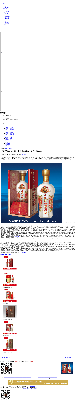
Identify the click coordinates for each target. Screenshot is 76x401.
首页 (4, 3)
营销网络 (7, 7)
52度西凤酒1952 (8, 131)
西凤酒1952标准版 (9, 127)
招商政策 (5, 6)
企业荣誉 (5, 19)
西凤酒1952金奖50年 (9, 132)
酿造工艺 (5, 10)
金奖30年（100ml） (9, 138)
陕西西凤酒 (17, 236)
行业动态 (10, 148)
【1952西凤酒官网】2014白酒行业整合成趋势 (47, 377)
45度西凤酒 (7, 142)
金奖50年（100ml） (9, 137)
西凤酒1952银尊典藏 (9, 135)
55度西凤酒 (7, 144)
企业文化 (7, 22)
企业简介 (5, 21)
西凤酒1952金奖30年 (9, 129)
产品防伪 (7, 11)
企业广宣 (5, 12)
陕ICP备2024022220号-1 (28, 388)
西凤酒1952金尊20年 (9, 128)
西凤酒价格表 (56, 1)
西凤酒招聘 (47, 378)
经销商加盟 (7, 16)
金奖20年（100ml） (9, 139)
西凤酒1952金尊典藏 (9, 134)
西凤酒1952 (24, 154)
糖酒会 (6, 13)
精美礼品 (7, 145)
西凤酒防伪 (36, 378)
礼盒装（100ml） (8, 140)
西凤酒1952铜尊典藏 (9, 133)
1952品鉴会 (7, 14)
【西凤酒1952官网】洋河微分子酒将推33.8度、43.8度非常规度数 (17, 377)
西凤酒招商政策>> (70, 357)
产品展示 (5, 5)
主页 (6, 148)
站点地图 (35, 388)
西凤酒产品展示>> (6, 357)
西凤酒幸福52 (8, 126)
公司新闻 (2, 378)
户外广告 (7, 18)
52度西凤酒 (7, 143)
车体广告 (7, 17)
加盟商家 (5, 8)
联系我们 (5, 24)
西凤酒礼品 (17, 378)
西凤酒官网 (50, 1)
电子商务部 (32, 386)
